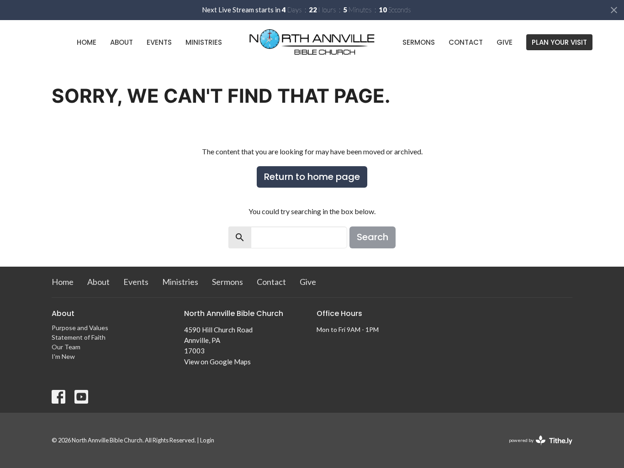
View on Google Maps (217, 362)
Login (207, 440)
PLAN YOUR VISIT (559, 42)
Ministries (203, 42)
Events (159, 42)
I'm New (63, 356)
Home (86, 42)
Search (372, 237)
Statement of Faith (79, 337)
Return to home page (312, 176)
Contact (466, 42)
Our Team (66, 347)
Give (505, 42)
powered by (536, 448)
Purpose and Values (80, 327)
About (121, 42)
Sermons (418, 42)
